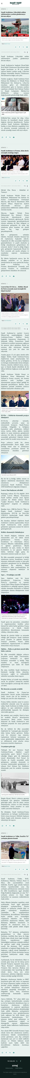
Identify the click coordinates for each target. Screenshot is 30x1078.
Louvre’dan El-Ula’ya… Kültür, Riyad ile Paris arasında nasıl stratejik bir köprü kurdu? (14, 287)
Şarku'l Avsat (7, 176)
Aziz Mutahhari (8, 319)
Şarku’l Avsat (7, 42)
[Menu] (1, 2)
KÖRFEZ (3, 7)
